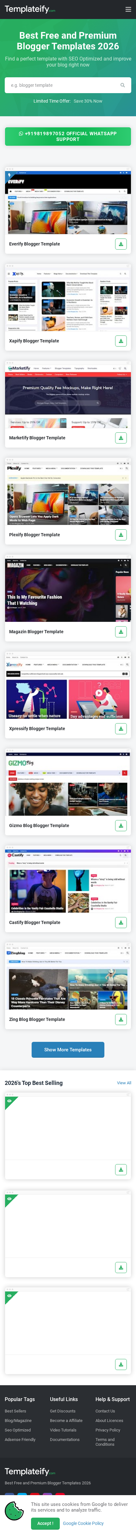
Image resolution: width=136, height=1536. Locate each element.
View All (124, 1082)
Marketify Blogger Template (37, 437)
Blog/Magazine (18, 1420)
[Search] (122, 85)
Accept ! (45, 1523)
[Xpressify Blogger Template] (121, 728)
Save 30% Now (88, 101)
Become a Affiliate (66, 1420)
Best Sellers (15, 1411)
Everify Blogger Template (34, 243)
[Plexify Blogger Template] (121, 534)
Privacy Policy (108, 1430)
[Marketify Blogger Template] (121, 437)
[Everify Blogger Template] (121, 244)
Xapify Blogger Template (34, 340)
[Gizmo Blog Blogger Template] (121, 825)
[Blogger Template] (68, 1128)
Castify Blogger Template (34, 922)
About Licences (109, 1420)
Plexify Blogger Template (34, 534)
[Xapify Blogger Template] (121, 341)
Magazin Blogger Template (36, 631)
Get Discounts (63, 1411)
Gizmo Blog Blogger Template (39, 825)
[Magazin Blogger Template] (121, 631)
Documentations (65, 1439)
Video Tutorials (63, 1430)
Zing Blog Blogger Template (37, 1019)
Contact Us (105, 1411)
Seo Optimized (18, 1430)
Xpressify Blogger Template (37, 728)
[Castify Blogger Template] (121, 922)
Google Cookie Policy (83, 1523)
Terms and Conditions (105, 1442)
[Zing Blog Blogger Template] (121, 1019)
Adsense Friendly (20, 1439)
